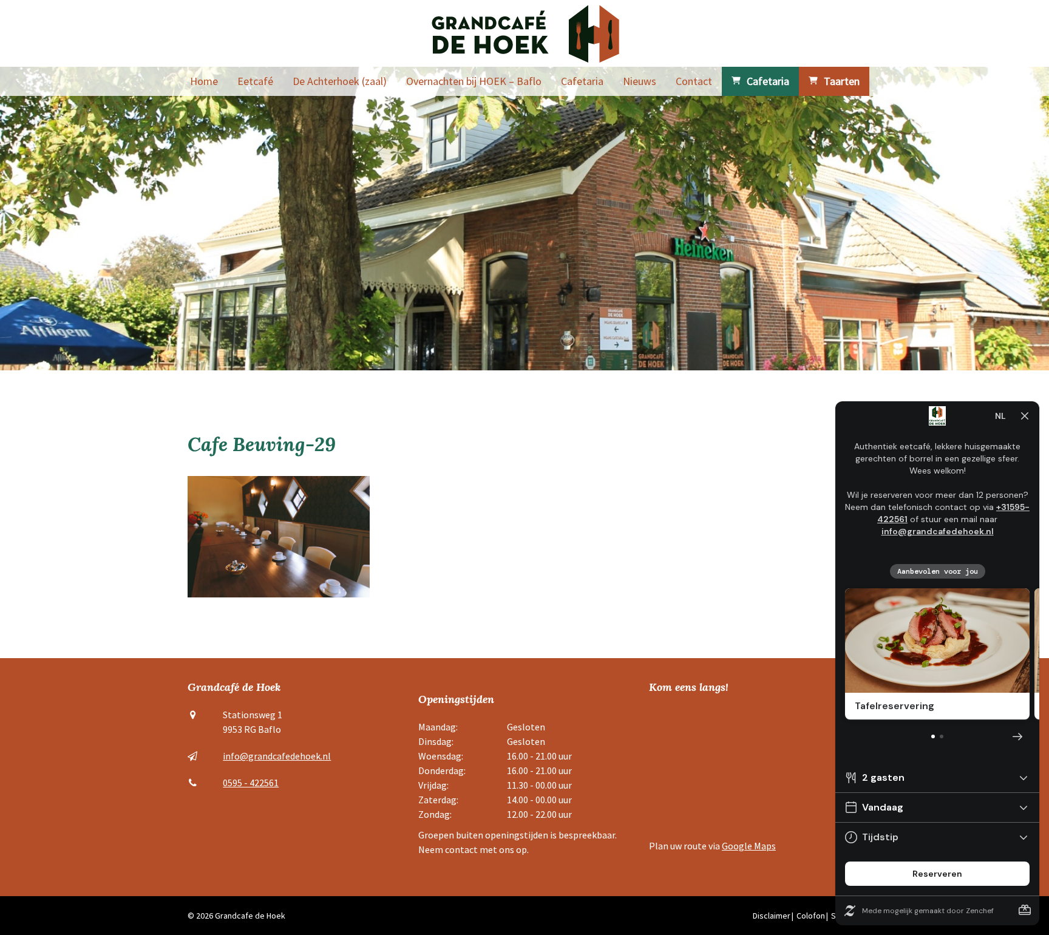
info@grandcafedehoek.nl (277, 756)
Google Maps (749, 846)
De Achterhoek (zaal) (340, 81)
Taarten (842, 81)
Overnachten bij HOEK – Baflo (473, 81)
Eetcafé (255, 81)
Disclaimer (771, 915)
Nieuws (639, 81)
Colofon (810, 915)
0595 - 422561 (251, 783)
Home (204, 81)
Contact (694, 81)
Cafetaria (582, 81)
